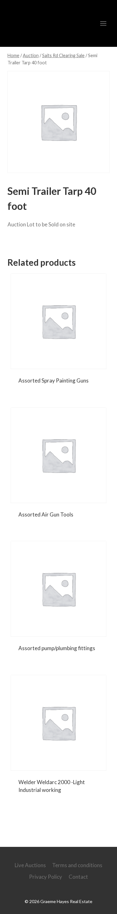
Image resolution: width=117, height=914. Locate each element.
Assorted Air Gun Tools (45, 514)
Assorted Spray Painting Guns (53, 380)
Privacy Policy (45, 876)
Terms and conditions (77, 865)
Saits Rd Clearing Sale (43, 242)
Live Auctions (30, 865)
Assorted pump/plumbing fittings (56, 648)
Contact (78, 876)
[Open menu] (103, 23)
